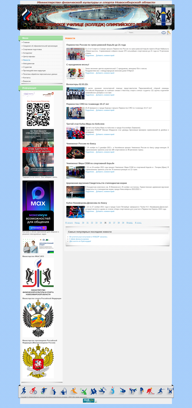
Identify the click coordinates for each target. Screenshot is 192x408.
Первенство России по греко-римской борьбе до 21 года (96, 45)
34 (101, 223)
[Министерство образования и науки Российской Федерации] (38, 378)
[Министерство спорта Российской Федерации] (38, 337)
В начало (69, 223)
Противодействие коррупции (34, 71)
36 (110, 223)
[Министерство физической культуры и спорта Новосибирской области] (38, 295)
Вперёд (130, 223)
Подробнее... (90, 55)
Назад (77, 223)
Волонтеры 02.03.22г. (77, 84)
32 (92, 223)
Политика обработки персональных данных (40, 74)
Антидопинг (27, 53)
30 (83, 223)
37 (114, 223)
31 (88, 223)
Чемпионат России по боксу (81, 144)
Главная (26, 42)
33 (96, 223)
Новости (26, 60)
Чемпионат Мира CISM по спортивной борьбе (90, 163)
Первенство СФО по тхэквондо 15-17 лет (87, 104)
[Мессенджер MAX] (38, 230)
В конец (138, 223)
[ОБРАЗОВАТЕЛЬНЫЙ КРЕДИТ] (38, 253)
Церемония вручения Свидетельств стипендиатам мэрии (96, 183)
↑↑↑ (165, 389)
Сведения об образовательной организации (40, 46)
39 (123, 223)
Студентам (27, 67)
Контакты (26, 78)
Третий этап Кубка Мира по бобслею (85, 124)
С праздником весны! (77, 64)
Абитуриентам (28, 64)
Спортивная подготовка (32, 49)
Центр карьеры (29, 56)
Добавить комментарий (105, 55)
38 (119, 223)
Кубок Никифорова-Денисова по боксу (86, 203)
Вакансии (27, 81)
